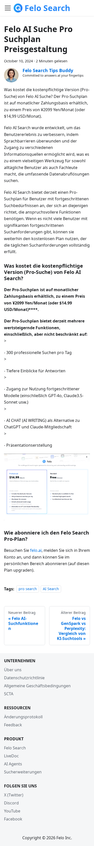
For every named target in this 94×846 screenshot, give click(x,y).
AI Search (51, 589)
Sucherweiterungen (23, 772)
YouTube (12, 811)
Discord (11, 803)
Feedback (13, 725)
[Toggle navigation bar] (8, 8)
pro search (28, 589)
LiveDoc (11, 756)
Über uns (13, 669)
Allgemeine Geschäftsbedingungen (37, 686)
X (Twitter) (13, 795)
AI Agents (13, 764)
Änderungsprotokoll (23, 717)
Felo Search (15, 748)
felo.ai (36, 550)
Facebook (13, 819)
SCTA (8, 694)
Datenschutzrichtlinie (24, 678)
